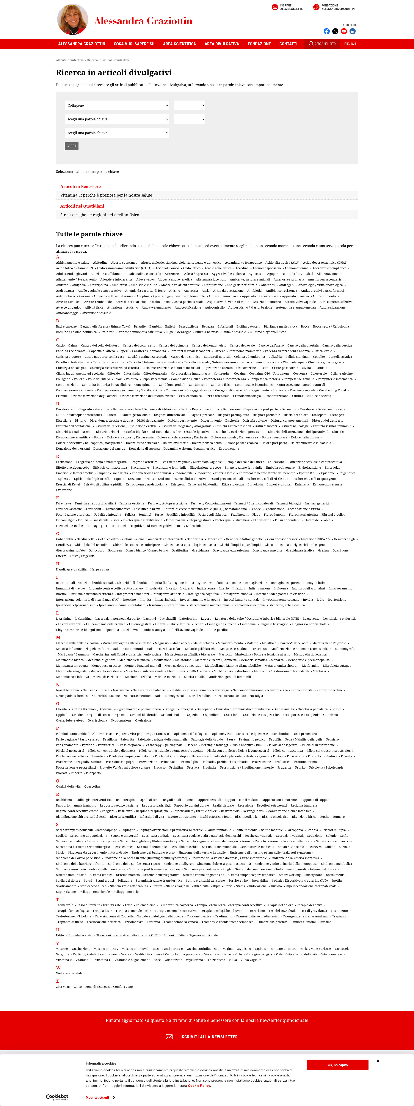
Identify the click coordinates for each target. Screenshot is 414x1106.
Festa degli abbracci (212, 514)
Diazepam (319, 415)
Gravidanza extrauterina (231, 550)
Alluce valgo (145, 279)
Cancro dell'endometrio (209, 345)
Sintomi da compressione (253, 869)
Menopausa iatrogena (72, 665)
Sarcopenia (295, 830)
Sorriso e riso (238, 880)
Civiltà (306, 368)
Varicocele (342, 949)
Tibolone (84, 916)
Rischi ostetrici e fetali (215, 817)
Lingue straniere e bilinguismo (78, 630)
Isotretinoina (175, 605)
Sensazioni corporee (101, 841)
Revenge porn (253, 811)
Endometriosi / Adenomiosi (151, 473)
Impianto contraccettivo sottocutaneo (116, 588)
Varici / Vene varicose (315, 949)
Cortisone (279, 390)
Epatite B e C (308, 473)
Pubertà (76, 773)
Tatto (128, 905)
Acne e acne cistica (218, 268)
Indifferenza (206, 588)
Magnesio (162, 643)
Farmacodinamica (117, 509)
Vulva (233, 960)
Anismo (174, 290)
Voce (157, 960)
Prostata (193, 767)
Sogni (88, 880)
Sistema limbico (101, 875)
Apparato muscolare (223, 296)
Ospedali (193, 715)
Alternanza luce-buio (211, 279)
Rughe (324, 817)
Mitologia (319, 671)
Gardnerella (85, 539)
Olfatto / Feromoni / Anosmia (91, 709)
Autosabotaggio (67, 313)
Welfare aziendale (69, 973)
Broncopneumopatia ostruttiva (139, 332)
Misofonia (243, 671)
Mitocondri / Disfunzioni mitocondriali (281, 671)
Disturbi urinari (107, 432)
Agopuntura (276, 274)
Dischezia (232, 420)
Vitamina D (83, 960)
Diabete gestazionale (135, 415)
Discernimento (211, 420)
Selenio (331, 835)
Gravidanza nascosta (267, 550)
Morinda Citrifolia (138, 677)
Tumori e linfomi (303, 922)
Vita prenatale (331, 954)
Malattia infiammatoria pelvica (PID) (82, 649)
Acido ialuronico (167, 268)
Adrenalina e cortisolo (145, 274)
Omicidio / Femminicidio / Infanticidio (243, 709)
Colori (118, 379)
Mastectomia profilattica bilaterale (190, 654)
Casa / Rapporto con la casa (104, 356)
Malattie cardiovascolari (163, 649)
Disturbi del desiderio (327, 420)
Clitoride (113, 373)
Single (227, 869)
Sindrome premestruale (201, 869)
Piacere (191, 745)
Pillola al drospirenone (318, 745)
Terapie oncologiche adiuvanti (222, 911)
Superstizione (66, 892)
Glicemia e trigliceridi (292, 545)
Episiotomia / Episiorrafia (92, 479)
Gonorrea (115, 550)
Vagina (228, 949)
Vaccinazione (81, 949)
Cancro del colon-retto (139, 345)
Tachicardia (64, 905)
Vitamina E (103, 960)
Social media (335, 875)
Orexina (78, 715)
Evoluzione (64, 490)
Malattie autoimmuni (127, 649)
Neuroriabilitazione (105, 696)
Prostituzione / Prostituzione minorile (247, 767)
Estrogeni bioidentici (203, 484)
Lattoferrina (188, 618)
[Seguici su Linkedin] (352, 30)
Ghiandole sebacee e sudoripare (136, 545)
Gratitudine (180, 550)
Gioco (269, 545)
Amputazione (213, 285)
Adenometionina (296, 268)
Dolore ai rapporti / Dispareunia (130, 437)
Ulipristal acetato (79, 935)
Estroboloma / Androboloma (146, 484)
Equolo (119, 479)
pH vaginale (174, 745)
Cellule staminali (297, 356)
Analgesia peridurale (242, 285)
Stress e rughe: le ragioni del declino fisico (99, 214)
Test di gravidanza (313, 911)
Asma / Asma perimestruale (183, 302)
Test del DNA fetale (282, 911)
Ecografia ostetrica (144, 462)
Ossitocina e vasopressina (261, 715)
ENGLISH (350, 44)
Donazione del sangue (109, 448)
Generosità (214, 539)
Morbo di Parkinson (107, 677)
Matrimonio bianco (70, 660)
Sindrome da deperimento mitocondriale (98, 852)
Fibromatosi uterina (303, 514)
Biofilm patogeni (248, 326)
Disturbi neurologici (295, 426)
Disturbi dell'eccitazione (73, 426)
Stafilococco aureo (93, 886)
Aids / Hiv (295, 274)
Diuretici (338, 432)
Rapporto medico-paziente (119, 805)
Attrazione (114, 307)
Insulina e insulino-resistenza (92, 594)
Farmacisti (93, 509)
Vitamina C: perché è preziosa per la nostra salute (106, 195)
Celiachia (275, 356)
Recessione (245, 805)
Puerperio (93, 773)
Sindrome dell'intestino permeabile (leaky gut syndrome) (271, 852)
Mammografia (345, 649)
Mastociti (225, 654)
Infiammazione (260, 588)
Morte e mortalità (167, 677)
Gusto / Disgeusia (82, 556)
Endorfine (203, 473)
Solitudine (125, 880)
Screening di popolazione (88, 835)
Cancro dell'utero (271, 345)
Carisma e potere (68, 356)
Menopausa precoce (106, 665)
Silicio (60, 852)
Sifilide (330, 847)
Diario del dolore (296, 415)
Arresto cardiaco (68, 302)
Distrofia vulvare (255, 420)
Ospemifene (211, 715)
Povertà (346, 756)
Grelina (323, 550)
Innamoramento (340, 588)
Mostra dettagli (97, 1097)
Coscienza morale (302, 390)
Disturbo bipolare (135, 432)
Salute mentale (272, 830)
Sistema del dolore (322, 869)
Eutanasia (302, 484)
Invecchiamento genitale (242, 599)
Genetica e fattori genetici (244, 539)
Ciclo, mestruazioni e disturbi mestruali (171, 368)
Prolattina (176, 767)
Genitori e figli (344, 539)
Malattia (252, 643)
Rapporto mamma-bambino (76, 805)
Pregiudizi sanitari (89, 762)
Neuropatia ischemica (72, 696)
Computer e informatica (335, 379)
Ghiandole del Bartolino (92, 545)
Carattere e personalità (149, 351)
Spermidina (259, 880)
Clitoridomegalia (155, 373)
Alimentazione (327, 274)
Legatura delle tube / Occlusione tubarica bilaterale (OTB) (257, 618)
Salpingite (128, 830)
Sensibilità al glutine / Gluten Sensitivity (148, 841)
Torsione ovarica (199, 916)
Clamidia (321, 368)
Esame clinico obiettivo (190, 479)
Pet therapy (153, 745)
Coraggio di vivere (228, 390)
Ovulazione (143, 720)
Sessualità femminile (152, 847)
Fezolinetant (240, 514)
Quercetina (92, 786)
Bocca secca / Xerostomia (331, 326)
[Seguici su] (344, 30)
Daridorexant (66, 409)
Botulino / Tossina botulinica (76, 332)
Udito (60, 935)
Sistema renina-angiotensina (203, 875)
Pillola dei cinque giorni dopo (130, 756)
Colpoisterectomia (154, 379)
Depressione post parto (261, 409)
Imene (236, 583)
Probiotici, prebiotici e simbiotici (224, 762)
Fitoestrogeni (175, 520)
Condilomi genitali (172, 385)
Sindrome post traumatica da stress (154, 869)
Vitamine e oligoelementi (132, 960)
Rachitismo (64, 800)
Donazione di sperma (144, 448)
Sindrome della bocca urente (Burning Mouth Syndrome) (145, 858)
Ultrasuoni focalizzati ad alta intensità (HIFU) (128, 935)
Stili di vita (201, 886)
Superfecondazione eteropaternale (311, 886)
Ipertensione (337, 599)
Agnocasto (256, 274)
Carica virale (323, 351)
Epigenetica (347, 473)
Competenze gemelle (299, 379)
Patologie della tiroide (207, 739)
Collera (79, 379)
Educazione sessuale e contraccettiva (315, 462)
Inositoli (61, 594)
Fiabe (256, 514)
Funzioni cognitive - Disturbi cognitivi (145, 526)
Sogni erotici (105, 880)
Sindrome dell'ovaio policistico (78, 858)
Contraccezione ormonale (74, 390)
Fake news (63, 503)
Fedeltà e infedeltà (107, 514)
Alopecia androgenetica (175, 279)
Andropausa (65, 290)
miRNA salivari (199, 671)
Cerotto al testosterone (72, 362)
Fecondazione (274, 509)
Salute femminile (219, 830)
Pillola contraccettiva (288, 750)
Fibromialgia (65, 520)
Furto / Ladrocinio (188, 526)
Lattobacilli (168, 618)
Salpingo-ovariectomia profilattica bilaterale (171, 830)
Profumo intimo (305, 762)
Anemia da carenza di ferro (145, 290)
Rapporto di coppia (314, 800)
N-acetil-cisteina (67, 690)
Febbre (256, 509)
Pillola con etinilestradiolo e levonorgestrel (238, 750)
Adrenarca (172, 274)
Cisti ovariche (246, 368)
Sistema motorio (128, 875)
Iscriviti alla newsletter (292, 7)
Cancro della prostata (303, 345)
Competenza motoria (265, 379)
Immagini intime (315, 583)
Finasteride (100, 520)
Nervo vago (220, 690)
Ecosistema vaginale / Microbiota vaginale (191, 462)
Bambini (155, 326)
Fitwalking (241, 520)
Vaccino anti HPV (106, 949)
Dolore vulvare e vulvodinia (311, 443)
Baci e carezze (66, 326)
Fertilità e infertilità (180, 514)
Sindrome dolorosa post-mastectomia (224, 864)
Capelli (124, 351)
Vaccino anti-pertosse (167, 949)
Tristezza (153, 922)
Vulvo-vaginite (251, 960)
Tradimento (223, 916)
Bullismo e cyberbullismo (268, 332)
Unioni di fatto (174, 935)
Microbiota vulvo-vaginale (144, 671)
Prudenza (285, 767)
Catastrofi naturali (217, 356)
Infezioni (238, 588)
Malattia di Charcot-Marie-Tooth (285, 643)
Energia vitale (225, 473)
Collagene (63, 379)
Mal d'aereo (181, 643)
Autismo (132, 307)
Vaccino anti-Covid (135, 949)
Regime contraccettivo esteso (77, 811)
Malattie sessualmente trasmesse (244, 649)
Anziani (84, 296)
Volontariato (173, 960)
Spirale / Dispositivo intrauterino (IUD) (300, 880)
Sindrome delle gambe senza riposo (134, 864)
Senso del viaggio (225, 841)
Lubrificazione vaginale (186, 630)
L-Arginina (64, 618)
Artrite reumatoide (98, 302)
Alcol (309, 274)
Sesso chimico (123, 847)
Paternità (127, 739)
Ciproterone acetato (218, 368)
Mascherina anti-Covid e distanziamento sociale (127, 654)
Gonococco (96, 550)
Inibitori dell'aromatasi (308, 588)
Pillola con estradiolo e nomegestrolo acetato (171, 750)
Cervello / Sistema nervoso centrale (154, 362)
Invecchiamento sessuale (281, 599)
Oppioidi (62, 715)
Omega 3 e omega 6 (179, 709)
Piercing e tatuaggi (214, 745)
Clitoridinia (132, 373)
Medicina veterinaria (134, 660)
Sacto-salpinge (106, 830)
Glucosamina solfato (70, 550)
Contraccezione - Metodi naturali (301, 385)
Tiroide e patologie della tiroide (160, 916)
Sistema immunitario (71, 875)
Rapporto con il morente (279, 800)
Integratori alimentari (133, 594)
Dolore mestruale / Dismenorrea (234, 437)
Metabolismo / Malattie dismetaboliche (233, 665)
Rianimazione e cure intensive (289, 811)
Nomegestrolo (175, 696)
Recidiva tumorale (304, 805)
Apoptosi (142, 296)
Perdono (88, 745)
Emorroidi (332, 467)
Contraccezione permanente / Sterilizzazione (129, 390)
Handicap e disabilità (71, 569)
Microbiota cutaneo (337, 665)
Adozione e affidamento (108, 274)
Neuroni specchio (329, 690)
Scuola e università (124, 835)
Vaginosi (261, 949)
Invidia (308, 599)
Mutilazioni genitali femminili (229, 677)
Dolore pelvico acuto (207, 443)
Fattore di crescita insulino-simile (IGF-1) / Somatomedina (205, 509)
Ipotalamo (106, 605)
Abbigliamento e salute (72, 262)
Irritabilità (137, 605)
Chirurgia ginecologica (324, 362)
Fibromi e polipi (333, 514)
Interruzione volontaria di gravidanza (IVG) (87, 599)
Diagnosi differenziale (170, 415)
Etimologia (255, 484)
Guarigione (340, 550)
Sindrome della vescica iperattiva (295, 858)
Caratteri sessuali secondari (190, 351)
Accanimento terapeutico (243, 262)
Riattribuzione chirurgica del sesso (81, 817)
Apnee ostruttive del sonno (113, 296)
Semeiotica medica (69, 841)
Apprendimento (324, 296)
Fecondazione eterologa (73, 514)
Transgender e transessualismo (305, 916)
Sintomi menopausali (290, 869)
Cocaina (240, 373)
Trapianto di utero (69, 922)
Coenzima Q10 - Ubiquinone (269, 373)
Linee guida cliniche (221, 624)
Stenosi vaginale (178, 886)
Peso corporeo (130, 745)
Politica (278, 756)
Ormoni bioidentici (143, 715)
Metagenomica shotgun (281, 665)
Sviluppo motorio (126, 892)
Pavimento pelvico (252, 739)
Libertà (160, 624)
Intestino (129, 599)
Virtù (238, 954)
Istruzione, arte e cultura (286, 605)
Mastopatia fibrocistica (310, 654)
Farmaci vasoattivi (69, 509)
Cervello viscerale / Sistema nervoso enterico (216, 362)
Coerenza (300, 373)
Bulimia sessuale (234, 332)
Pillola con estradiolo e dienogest (111, 750)
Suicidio (276, 886)
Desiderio (307, 409)
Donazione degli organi (73, 448)
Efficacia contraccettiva (110, 467)
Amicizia (62, 285)
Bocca (305, 326)
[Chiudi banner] (378, 1061)
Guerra (61, 556)
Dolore (99, 437)
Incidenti (186, 588)
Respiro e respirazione (152, 811)
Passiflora (110, 739)
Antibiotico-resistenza (281, 290)
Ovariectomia (97, 720)
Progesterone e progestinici (76, 767)
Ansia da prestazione (228, 290)
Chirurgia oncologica (71, 368)
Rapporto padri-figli (156, 805)
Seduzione (314, 835)
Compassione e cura (185, 379)
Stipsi (216, 886)
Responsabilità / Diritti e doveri (194, 811)
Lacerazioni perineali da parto (117, 618)
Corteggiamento (257, 390)
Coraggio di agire (199, 390)
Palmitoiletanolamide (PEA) (76, 734)
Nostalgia (256, 696)
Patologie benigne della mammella (163, 739)
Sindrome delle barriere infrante (80, 864)
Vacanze (62, 949)
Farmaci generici (317, 503)
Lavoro (206, 618)
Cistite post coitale (285, 368)
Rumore (339, 817)
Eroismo (164, 479)
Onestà (336, 709)
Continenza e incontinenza (254, 385)
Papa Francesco (157, 734)
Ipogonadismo (85, 605)
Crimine (62, 396)
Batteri (170, 326)
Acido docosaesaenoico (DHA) (324, 262)
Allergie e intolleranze (116, 279)
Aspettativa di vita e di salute (228, 302)
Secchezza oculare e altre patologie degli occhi (207, 835)
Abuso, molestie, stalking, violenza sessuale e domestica (181, 262)
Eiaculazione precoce (205, 467)
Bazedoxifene (188, 326)
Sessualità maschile (184, 847)
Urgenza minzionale (203, 935)
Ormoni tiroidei (172, 715)
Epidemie (328, 473)
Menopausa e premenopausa (308, 660)
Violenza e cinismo (217, 954)
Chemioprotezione (265, 362)
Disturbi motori (266, 426)
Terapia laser (102, 911)
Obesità (61, 709)
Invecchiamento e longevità (200, 599)
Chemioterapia (293, 362)
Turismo (325, 922)
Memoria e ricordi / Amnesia (216, 660)
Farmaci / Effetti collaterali (253, 503)
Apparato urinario (295, 296)
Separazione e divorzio (333, 841)
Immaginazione (256, 583)
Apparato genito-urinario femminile (179, 296)
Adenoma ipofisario (266, 268)
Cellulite (319, 356)
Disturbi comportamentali (289, 420)
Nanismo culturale (96, 690)
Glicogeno (318, 545)
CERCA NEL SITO (325, 44)
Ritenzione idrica (304, 817)
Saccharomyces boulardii (74, 830)
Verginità (62, 954)
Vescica (126, 954)
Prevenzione (148, 762)
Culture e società (319, 396)
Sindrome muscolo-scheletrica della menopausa (90, 869)
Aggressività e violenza (228, 274)
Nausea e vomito (196, 690)
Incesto (171, 588)
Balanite (140, 326)
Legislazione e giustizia (339, 618)
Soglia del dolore (68, 880)
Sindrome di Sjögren (179, 864)
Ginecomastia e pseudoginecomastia (190, 545)
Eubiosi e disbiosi (279, 484)
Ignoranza (205, 583)
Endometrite (183, 473)
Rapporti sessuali (208, 800)
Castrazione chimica (185, 356)
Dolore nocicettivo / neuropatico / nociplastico (89, 443)
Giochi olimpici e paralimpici (240, 545)
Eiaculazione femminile (170, 467)
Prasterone (64, 762)
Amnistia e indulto (144, 285)
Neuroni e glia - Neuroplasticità (290, 690)
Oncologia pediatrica (313, 709)
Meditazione (162, 660)
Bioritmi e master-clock (280, 326)
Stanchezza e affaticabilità (129, 886)
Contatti (288, 43)
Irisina (122, 605)
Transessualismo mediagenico (257, 916)
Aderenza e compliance (329, 268)
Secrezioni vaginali (290, 835)
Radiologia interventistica (93, 800)
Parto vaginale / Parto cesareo (77, 739)
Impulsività (154, 588)
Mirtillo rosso (223, 671)
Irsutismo (156, 605)
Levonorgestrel (140, 624)
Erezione (134, 479)
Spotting (337, 880)
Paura (231, 739)
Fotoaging (95, 526)
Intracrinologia (165, 599)
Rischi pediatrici (246, 817)
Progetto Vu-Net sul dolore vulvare (125, 767)
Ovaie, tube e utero (70, 720)
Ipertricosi (63, 605)
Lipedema (111, 630)
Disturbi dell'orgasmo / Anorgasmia (186, 426)
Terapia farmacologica (72, 911)
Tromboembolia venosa (181, 922)
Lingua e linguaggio (273, 624)
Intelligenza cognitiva (203, 594)
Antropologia (65, 296)
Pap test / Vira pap (129, 734)
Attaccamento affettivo (336, 302)
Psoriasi (61, 773)
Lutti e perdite (217, 630)
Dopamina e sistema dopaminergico (189, 448)
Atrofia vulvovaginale (300, 302)
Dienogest (337, 415)
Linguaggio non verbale (309, 624)
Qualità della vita (68, 786)
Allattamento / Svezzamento (76, 279)
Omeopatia (204, 709)
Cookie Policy (199, 1085)
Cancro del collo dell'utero (100, 345)
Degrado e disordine (94, 409)
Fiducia (83, 520)
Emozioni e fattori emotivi (75, 473)
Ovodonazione (121, 720)
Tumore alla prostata (272, 922)
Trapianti (339, 916)
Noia (158, 696)
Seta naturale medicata (257, 847)
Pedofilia (275, 739)
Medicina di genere (101, 660)
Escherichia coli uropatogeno (314, 479)
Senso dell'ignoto (254, 841)
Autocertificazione (188, 307)
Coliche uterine (342, 373)
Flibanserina (262, 520)
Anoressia (191, 290)
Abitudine (100, 262)
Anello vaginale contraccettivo (100, 290)
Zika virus (63, 987)
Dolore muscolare (274, 437)
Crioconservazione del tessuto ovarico (147, 396)
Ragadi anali (172, 800)
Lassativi (149, 618)
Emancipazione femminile (243, 467)
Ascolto (154, 302)
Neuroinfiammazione (248, 690)
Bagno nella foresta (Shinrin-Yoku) (105, 326)
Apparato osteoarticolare (260, 296)
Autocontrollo (215, 307)
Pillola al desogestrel (283, 745)
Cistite (264, 368)
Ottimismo (330, 715)
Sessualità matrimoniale (219, 847)
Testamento (339, 911)
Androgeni (287, 285)
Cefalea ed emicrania (249, 356)
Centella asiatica (340, 356)
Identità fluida (161, 583)
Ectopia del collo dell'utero (245, 462)
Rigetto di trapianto (182, 817)
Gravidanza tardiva (300, 550)
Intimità (145, 599)
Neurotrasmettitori (137, 696)
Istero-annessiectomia (249, 605)
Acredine (242, 268)
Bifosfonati (225, 326)
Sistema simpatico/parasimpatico (251, 875)
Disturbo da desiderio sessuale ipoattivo (181, 432)
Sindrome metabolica (336, 864)
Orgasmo (119, 715)
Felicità (130, 514)
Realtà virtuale (223, 805)
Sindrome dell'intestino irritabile (202, 852)
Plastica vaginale (257, 756)
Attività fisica (94, 307)
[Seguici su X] (335, 30)
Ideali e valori (77, 583)
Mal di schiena (203, 643)
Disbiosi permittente (182, 420)
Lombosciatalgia (153, 630)
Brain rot (107, 332)
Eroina (149, 479)
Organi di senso (98, 715)
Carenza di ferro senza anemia (287, 351)
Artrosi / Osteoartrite (131, 302)
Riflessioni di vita (152, 817)
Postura (331, 756)
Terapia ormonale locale (133, 911)
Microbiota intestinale (106, 671)
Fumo (110, 526)
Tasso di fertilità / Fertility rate (99, 905)
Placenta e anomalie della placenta (216, 756)
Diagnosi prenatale (266, 415)
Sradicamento (66, 886)
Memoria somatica (253, 660)
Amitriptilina (98, 285)
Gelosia (127, 539)
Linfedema (248, 624)
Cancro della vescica (337, 345)
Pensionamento (67, 745)
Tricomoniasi (133, 922)
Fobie (326, 520)
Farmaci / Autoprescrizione (167, 503)
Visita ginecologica (259, 954)
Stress (240, 886)
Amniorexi (119, 285)
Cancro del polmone (173, 345)
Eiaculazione (140, 467)
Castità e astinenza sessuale (148, 356)
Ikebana (222, 583)
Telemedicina (145, 905)
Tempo (202, 905)
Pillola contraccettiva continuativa (80, 756)
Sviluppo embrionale (95, 892)
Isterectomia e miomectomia (209, 605)
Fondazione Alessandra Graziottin (338, 7)
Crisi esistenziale (217, 396)
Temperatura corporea (176, 905)
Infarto (224, 588)
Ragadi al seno (148, 800)
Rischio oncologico (275, 817)
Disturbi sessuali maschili (74, 432)
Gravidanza (200, 550)
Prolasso (160, 767)
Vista (279, 954)
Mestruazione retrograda (183, 665)
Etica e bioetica (233, 484)
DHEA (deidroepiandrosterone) (79, 415)
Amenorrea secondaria (325, 279)
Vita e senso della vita (302, 954)
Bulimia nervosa (207, 332)
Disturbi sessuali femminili (332, 426)
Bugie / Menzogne (178, 332)
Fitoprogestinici (200, 520)
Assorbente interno (267, 302)
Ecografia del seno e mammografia (101, 462)
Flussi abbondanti (288, 520)
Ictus (59, 583)
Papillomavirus (221, 734)
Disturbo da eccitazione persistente (238, 432)
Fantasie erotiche (131, 503)
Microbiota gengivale (71, 671)
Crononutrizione (277, 396)
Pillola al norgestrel (70, 750)
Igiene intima (184, 583)
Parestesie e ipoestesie (252, 734)
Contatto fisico (221, 385)
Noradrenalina (200, 696)
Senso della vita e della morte (291, 841)
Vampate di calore (283, 949)
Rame (189, 800)
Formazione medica (70, 526)
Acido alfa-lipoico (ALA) (282, 262)
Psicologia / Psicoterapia (326, 767)
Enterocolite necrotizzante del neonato (267, 473)
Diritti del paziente (150, 420)
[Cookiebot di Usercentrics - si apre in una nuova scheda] (57, 1097)
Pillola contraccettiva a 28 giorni (330, 750)
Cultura (297, 396)
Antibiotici (254, 290)
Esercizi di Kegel (68, 484)
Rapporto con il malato (241, 800)
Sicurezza (315, 847)
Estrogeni (178, 484)
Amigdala (79, 285)
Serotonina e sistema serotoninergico (83, 847)
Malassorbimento (230, 643)
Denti (184, 409)
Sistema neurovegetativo (161, 875)
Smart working (290, 875)
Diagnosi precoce (201, 415)
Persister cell (107, 745)
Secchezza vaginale (259, 835)
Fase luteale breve (147, 509)
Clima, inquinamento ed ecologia (80, 373)
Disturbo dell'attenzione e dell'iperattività (298, 432)
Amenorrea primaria (289, 279)
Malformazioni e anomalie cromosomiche (301, 649)
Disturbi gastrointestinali (233, 426)
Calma (72, 345)
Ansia (206, 290)
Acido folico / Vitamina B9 (74, 268)
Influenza (281, 588)
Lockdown (130, 630)
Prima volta (169, 762)
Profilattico (282, 762)
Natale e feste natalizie (149, 690)
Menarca (277, 660)
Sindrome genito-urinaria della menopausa (286, 864)
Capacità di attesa (102, 351)
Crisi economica (190, 396)
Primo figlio (189, 762)
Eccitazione (64, 462)
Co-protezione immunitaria (190, 373)
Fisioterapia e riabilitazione (142, 520)
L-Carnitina (83, 618)
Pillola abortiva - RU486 (248, 745)
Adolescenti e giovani (71, 274)
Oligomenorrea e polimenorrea (138, 709)
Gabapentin (64, 539)
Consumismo (198, 385)
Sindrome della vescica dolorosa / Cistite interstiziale (229, 858)
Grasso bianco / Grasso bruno (146, 550)
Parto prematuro (304, 734)
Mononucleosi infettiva (72, 677)
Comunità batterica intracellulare (106, 385)
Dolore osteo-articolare (142, 443)
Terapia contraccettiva (245, 905)
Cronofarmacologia (247, 396)
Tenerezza (218, 905)
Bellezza (208, 326)
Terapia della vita (310, 905)
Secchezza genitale (155, 835)
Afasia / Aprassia (196, 274)
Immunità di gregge (70, 588)
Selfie (344, 835)
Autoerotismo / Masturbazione (250, 307)
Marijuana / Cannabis (73, 654)
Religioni (108, 811)
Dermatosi (289, 409)
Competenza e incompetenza (225, 379)
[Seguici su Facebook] (326, 30)
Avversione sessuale (96, 313)
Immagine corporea (285, 583)
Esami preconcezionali (226, 479)
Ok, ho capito (338, 1065)
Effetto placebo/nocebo (72, 467)
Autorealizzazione (333, 307)
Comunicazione (67, 385)
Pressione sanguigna (120, 762)
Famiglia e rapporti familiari (95, 503)
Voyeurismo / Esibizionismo (205, 960)
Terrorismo (256, 911)
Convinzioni (174, 390)
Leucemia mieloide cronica (105, 624)
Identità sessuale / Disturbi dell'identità (118, 583)
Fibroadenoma (274, 514)
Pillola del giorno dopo (171, 756)
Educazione (276, 462)
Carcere (219, 351)
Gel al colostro (108, 539)
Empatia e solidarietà (112, 473)
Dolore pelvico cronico (241, 443)
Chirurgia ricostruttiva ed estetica (114, 368)
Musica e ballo (194, 677)
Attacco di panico (68, 307)
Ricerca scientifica (123, 817)
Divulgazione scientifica (73, 437)
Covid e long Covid (332, 390)
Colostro (132, 379)
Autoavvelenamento (156, 307)
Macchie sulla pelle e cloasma (77, 643)
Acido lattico (192, 268)
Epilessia (64, 479)
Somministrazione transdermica (159, 880)
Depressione (232, 409)
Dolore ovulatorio (175, 443)
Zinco (78, 987)
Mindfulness (176, 671)
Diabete (111, 415)
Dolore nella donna (305, 437)
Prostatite (209, 767)
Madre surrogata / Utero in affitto (126, 643)
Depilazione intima (205, 409)
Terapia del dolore (279, 905)
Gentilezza (63, 545)
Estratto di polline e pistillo (103, 484)
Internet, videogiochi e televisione (280, 594)
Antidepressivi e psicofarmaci (322, 290)
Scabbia (312, 830)
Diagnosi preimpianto (233, 415)
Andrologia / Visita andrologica (320, 285)
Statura (157, 886)
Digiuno (80, 420)
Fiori (115, 520)
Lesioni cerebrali (70, 624)
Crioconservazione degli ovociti (94, 396)
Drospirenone (229, 448)
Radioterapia (125, 800)
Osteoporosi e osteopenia (301, 715)
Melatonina (183, 660)
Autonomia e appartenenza (296, 307)
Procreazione (261, 762)
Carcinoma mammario (245, 351)
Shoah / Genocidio (291, 847)
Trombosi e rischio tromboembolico (227, 922)
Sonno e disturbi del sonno (205, 880)
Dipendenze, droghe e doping (111, 420)
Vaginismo (243, 949)
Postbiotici (315, 756)
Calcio (60, 345)
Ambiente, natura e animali (250, 279)
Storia (228, 886)
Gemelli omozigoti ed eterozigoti (159, 539)
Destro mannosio (330, 409)
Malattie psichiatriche (200, 649)
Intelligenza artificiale (168, 594)
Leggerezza (311, 618)
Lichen (198, 624)
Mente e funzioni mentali (142, 665)
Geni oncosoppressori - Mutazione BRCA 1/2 (298, 539)
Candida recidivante (71, 351)
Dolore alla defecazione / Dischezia (182, 437)
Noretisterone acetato (230, 696)
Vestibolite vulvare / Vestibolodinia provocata (168, 954)
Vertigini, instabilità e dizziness (95, 954)
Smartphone (313, 875)
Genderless (195, 539)
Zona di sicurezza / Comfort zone (109, 987)
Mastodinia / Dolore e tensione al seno (262, 654)
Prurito (300, 767)
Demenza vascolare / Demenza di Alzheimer (145, 409)
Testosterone (65, 916)
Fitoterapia (223, 520)
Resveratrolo (230, 811)
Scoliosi (61, 835)
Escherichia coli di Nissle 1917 (268, 479)
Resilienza (125, 811)
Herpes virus (99, 569)
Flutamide (311, 520)
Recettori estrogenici (272, 805)
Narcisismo (121, 690)
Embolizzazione (309, 467)
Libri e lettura (179, 624)
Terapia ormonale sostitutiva (176, 911)
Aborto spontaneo (124, 262)
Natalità (175, 690)
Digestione (63, 420)
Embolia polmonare (280, 467)
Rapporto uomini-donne (191, 805)
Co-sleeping (222, 373)
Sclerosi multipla (334, 830)
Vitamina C (64, 960)
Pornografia (295, 756)
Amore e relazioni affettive (180, 285)
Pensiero (332, 739)
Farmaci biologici (288, 503)
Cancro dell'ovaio (242, 345)
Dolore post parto (274, 443)
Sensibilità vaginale (195, 841)
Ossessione (231, 715)
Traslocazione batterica (104, 922)
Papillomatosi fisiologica (189, 734)
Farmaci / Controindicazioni (211, 503)
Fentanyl (145, 514)
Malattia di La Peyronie (329, 643)
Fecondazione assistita (304, 509)
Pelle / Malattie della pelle (304, 739)
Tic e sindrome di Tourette (114, 916)
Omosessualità (284, 709)
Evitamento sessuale (327, 484)
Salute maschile (246, 830)
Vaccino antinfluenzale (203, 949)
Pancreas (105, 734)
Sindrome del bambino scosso (153, 852)
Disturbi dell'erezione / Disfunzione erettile (125, 426)
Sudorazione (257, 886)
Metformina (310, 665)
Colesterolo (319, 373)
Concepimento (144, 385)
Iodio (320, 599)
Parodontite (280, 734)
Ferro (159, 514)
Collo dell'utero (99, 379)
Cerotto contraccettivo (109, 362)
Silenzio (344, 847)
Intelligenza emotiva (237, 594)
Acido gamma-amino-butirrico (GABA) (124, 268)
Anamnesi (268, 285)
